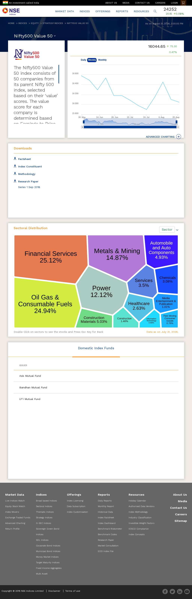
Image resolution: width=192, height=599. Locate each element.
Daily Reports (105, 500)
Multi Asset (41, 573)
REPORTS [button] (122, 11)
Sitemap (181, 521)
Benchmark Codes (107, 534)
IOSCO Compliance (138, 528)
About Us (180, 494)
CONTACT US (142, 2)
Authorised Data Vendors (141, 506)
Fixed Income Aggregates (49, 568)
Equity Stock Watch (15, 506)
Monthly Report (106, 506)
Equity (35, 23)
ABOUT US (111, 2)
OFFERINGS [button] (102, 11)
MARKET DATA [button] (64, 11)
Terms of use (72, 591)
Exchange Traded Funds (17, 517)
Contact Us (178, 507)
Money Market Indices (47, 557)
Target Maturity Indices (47, 562)
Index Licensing (75, 500)
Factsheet (24, 158)
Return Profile (12, 528)
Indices (22, 23)
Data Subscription (76, 506)
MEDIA (126, 2)
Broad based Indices (46, 500)
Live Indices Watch (15, 500)
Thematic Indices (45, 512)
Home (11, 23)
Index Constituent (30, 166)
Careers (181, 514)
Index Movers (12, 512)
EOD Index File (105, 551)
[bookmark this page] (183, 3)
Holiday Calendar (137, 500)
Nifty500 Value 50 (77, 23)
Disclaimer (54, 591)
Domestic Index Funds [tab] (96, 348)
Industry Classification (140, 517)
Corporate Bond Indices (48, 545)
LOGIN (174, 2)
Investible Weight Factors (141, 523)
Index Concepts (137, 534)
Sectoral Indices (44, 506)
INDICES (85, 11)
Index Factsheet (106, 517)
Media (182, 501)
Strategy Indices (53, 23)
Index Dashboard (107, 523)
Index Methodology (138, 512)
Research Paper (106, 540)
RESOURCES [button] (141, 11)
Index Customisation (77, 512)
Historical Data (105, 512)
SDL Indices (42, 540)
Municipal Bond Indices (48, 551)
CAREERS (160, 2)
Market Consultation (108, 545)
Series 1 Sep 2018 (29, 187)
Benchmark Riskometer (110, 528)
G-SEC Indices (43, 523)
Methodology (26, 173)
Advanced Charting (15, 523)
